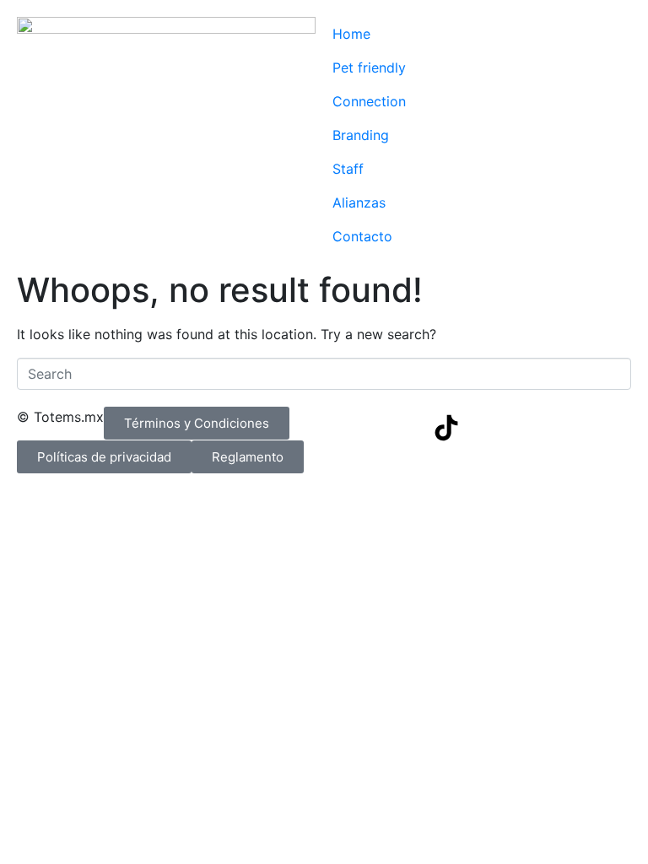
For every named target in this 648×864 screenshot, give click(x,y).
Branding (360, 135)
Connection (369, 101)
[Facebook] (353, 428)
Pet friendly (369, 67)
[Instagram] (400, 428)
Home (351, 33)
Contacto (362, 236)
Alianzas (359, 202)
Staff (348, 168)
